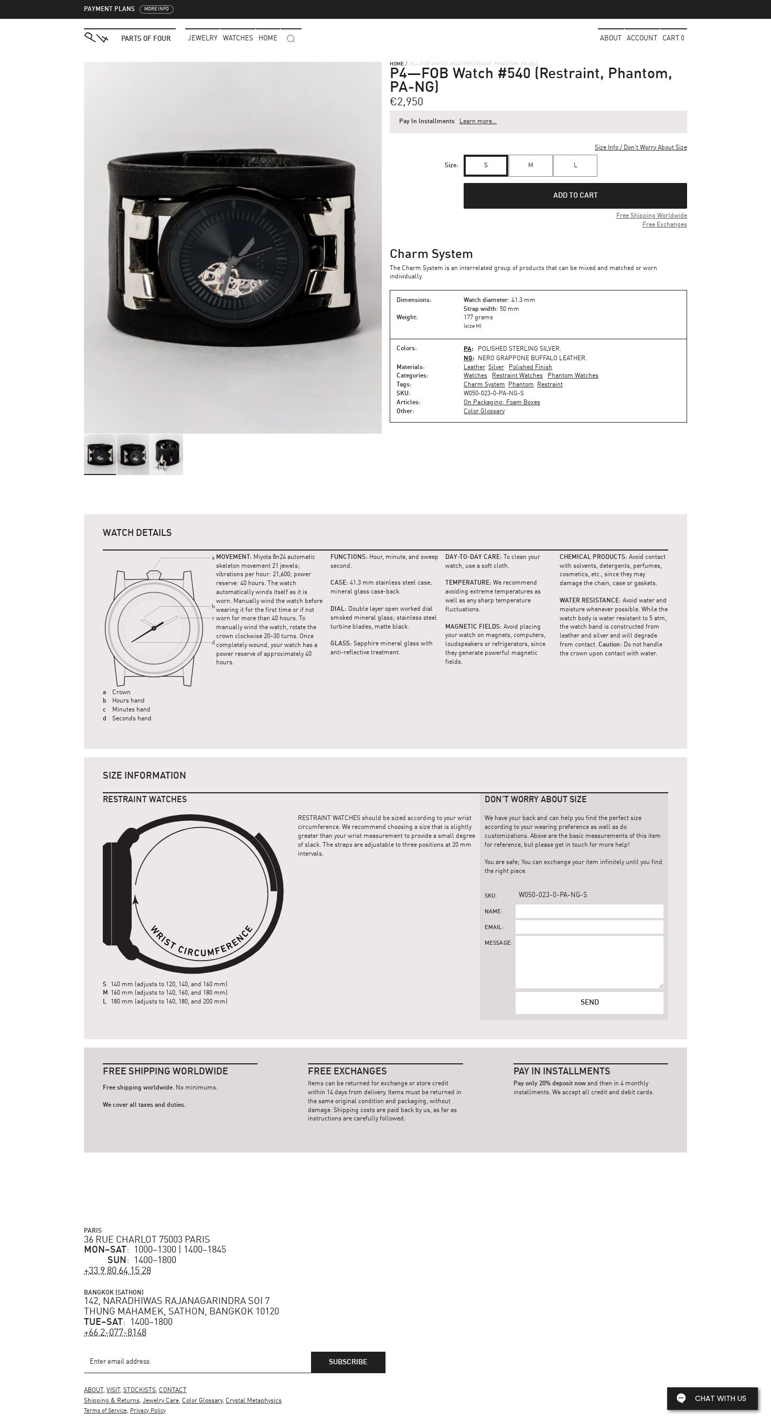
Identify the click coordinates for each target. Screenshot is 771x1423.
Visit (113, 1390)
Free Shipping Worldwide (651, 216)
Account (642, 38)
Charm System (484, 385)
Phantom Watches (573, 376)
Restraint (550, 385)
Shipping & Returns (112, 1401)
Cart (673, 38)
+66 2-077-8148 (115, 1333)
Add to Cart (575, 195)
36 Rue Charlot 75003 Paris (147, 1240)
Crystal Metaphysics (254, 1401)
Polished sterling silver (519, 349)
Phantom (521, 385)
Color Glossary (484, 411)
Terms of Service (105, 1411)
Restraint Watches (517, 376)
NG (468, 358)
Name (493, 912)
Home (397, 64)
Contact (173, 1390)
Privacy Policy (148, 1411)
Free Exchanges (664, 225)
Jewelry (203, 38)
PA (468, 348)
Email (493, 928)
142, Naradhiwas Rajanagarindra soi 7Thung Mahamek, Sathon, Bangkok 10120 (181, 1307)
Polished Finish (530, 367)
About (611, 38)
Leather (474, 367)
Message (498, 943)
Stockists (139, 1390)
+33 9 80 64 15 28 (117, 1271)
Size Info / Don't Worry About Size (641, 148)
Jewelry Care (161, 1401)
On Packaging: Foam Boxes (502, 403)
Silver (496, 367)
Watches (475, 376)
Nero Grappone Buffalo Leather (531, 358)
